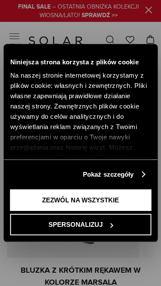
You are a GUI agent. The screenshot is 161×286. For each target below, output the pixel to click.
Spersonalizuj (76, 224)
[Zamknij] (149, 11)
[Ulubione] (130, 39)
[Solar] (55, 40)
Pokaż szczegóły (108, 174)
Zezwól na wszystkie (80, 199)
